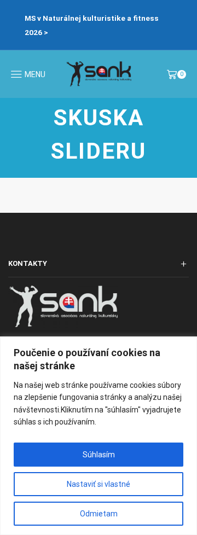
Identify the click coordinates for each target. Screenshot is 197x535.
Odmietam (99, 513)
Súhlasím (99, 454)
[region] (98, 435)
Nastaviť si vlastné (98, 484)
